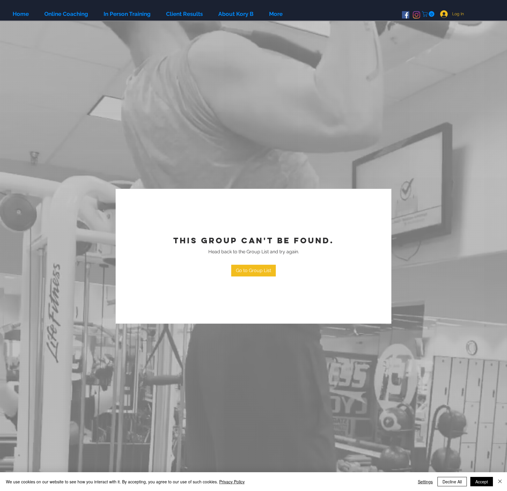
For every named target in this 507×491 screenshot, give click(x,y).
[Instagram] (416, 14)
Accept (481, 482)
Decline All (452, 482)
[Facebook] (405, 14)
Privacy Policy (232, 482)
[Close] (499, 481)
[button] (429, 14)
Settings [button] (425, 482)
